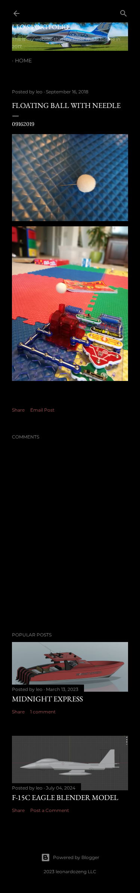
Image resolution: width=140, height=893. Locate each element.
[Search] (123, 11)
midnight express (47, 699)
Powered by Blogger (76, 857)
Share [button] (18, 410)
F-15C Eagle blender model (65, 797)
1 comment (43, 711)
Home (23, 60)
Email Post (42, 410)
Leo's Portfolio (40, 26)
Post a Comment (49, 810)
